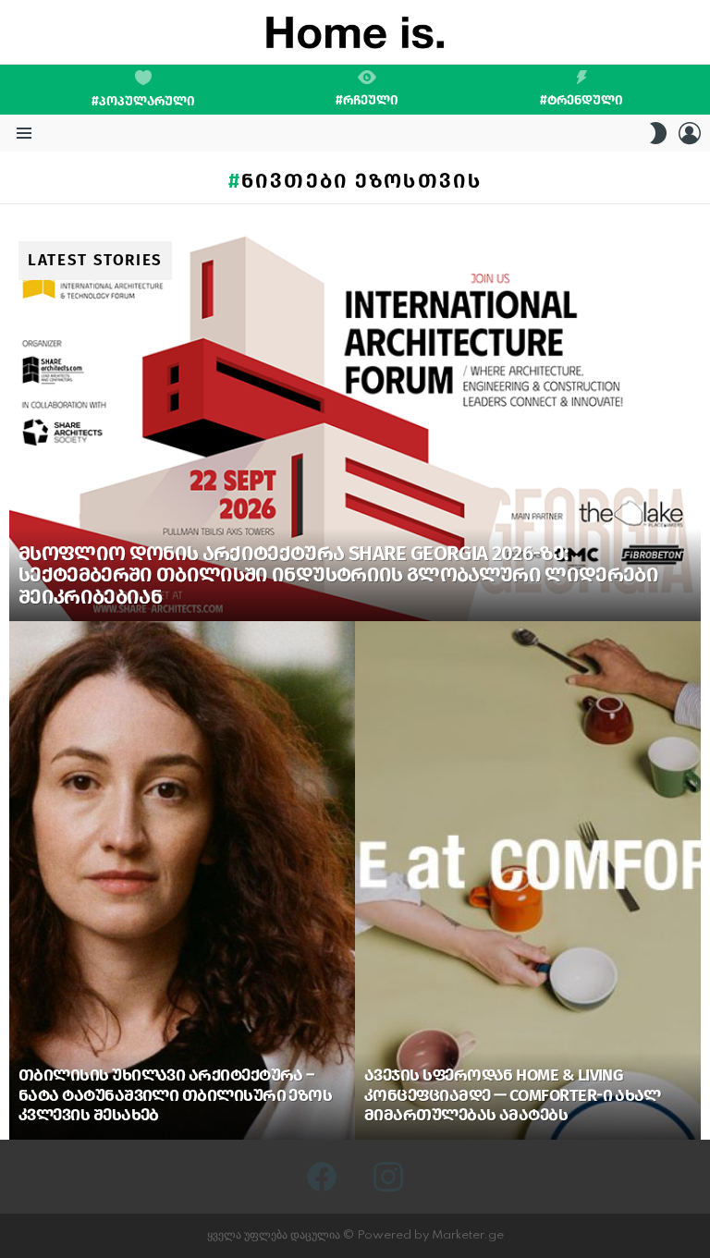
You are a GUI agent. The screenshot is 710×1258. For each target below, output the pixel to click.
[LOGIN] (690, 133)
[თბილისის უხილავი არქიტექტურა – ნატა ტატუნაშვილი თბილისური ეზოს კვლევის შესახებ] (182, 880)
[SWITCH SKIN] (658, 133)
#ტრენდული (581, 99)
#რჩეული (367, 99)
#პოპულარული (143, 101)
